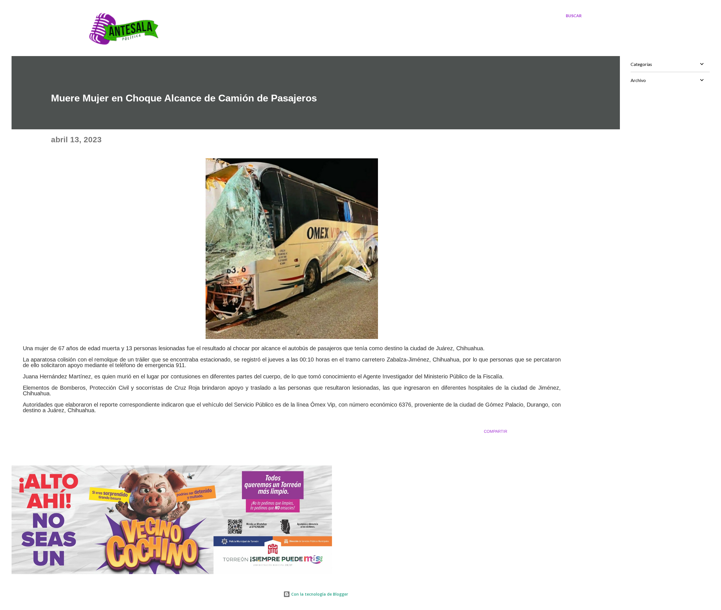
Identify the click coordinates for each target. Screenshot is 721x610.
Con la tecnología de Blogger (319, 594)
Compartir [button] (495, 431)
